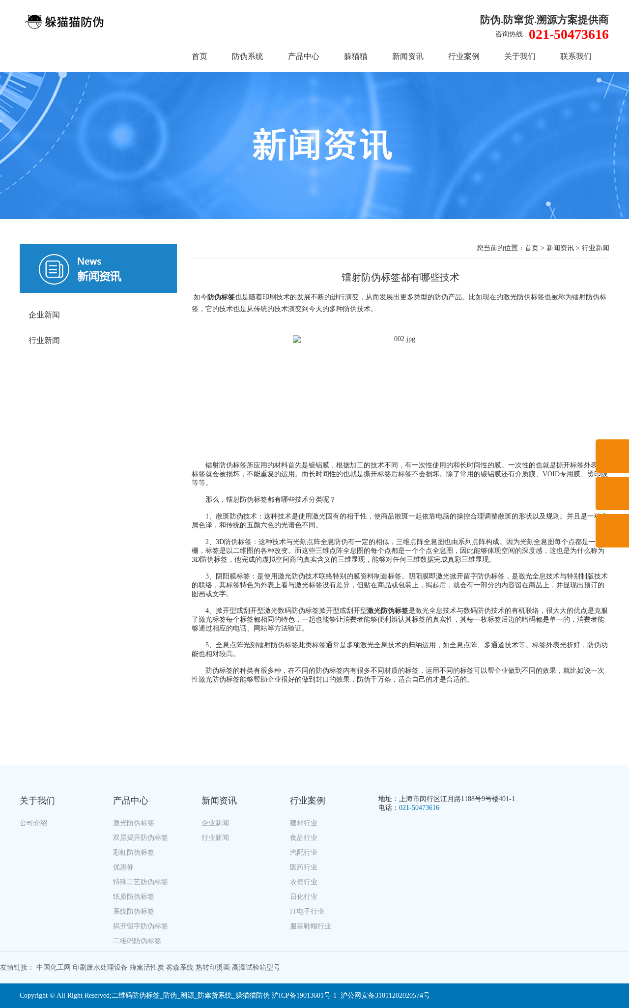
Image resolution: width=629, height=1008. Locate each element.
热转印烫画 (213, 967)
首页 (199, 56)
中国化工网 (53, 967)
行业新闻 (44, 340)
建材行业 (303, 823)
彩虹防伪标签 (133, 852)
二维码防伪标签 (137, 941)
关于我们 (520, 56)
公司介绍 (33, 823)
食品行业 (303, 837)
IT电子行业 (307, 911)
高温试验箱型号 (256, 967)
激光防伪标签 (133, 823)
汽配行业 (303, 852)
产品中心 (303, 56)
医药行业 (303, 867)
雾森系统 (180, 967)
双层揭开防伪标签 (140, 837)
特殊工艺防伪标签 (140, 882)
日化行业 (303, 896)
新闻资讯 (408, 56)
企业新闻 (44, 315)
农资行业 (303, 882)
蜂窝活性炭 (147, 967)
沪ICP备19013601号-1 (304, 995)
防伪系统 (247, 56)
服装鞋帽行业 (310, 926)
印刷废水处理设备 (100, 967)
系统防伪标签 (133, 911)
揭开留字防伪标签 (140, 926)
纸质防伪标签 (133, 896)
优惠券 (123, 867)
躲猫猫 (356, 56)
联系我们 (576, 56)
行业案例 (464, 56)
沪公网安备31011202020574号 (385, 995)
